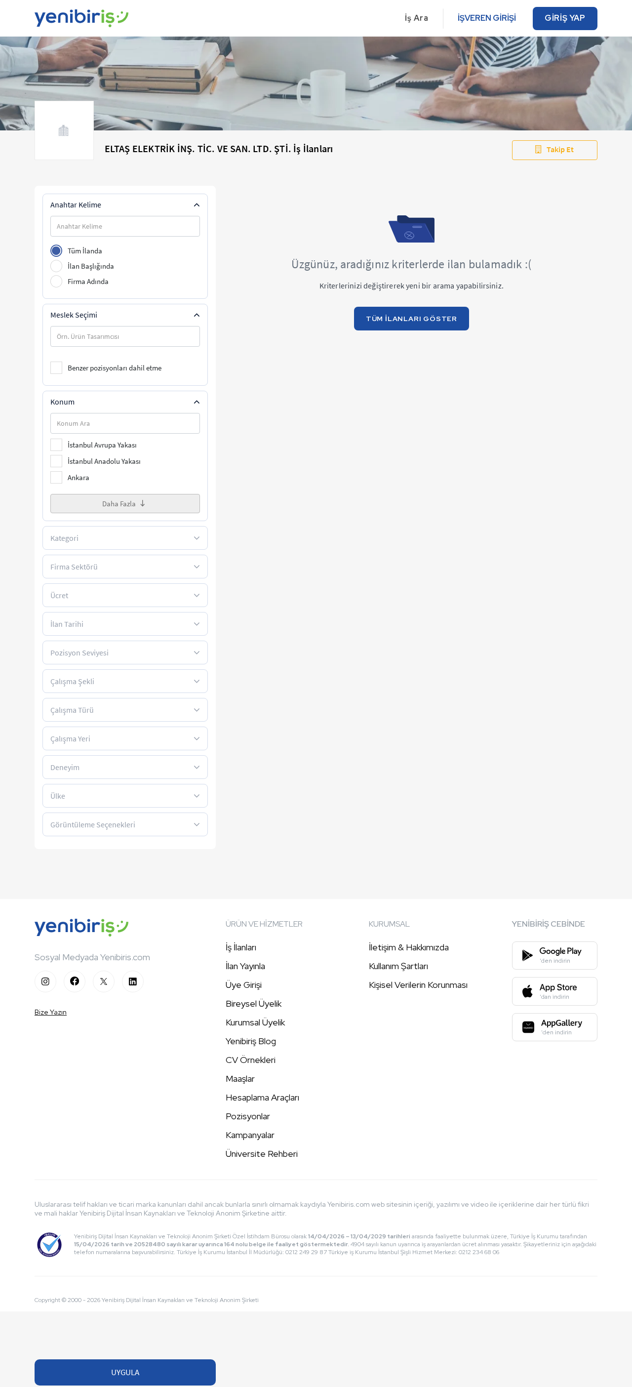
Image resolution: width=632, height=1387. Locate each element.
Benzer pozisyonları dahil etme (114, 367)
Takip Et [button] (560, 149)
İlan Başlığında (91, 266)
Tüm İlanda (85, 250)
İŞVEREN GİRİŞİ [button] (487, 18)
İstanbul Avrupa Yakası (102, 444)
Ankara (78, 477)
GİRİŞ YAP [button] (565, 18)
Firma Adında (88, 281)
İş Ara (417, 18)
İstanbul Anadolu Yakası (104, 461)
